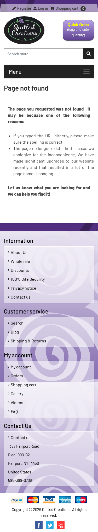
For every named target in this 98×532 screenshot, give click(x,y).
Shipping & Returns (28, 340)
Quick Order (76, 31)
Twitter (49, 525)
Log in (42, 8)
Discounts (20, 270)
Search (17, 322)
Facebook (38, 525)
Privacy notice (23, 287)
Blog (15, 331)
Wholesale (20, 261)
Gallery (17, 393)
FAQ (14, 411)
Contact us (21, 296)
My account (21, 366)
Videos (17, 402)
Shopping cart (23, 384)
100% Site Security (28, 279)
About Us (19, 252)
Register (23, 8)
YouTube (60, 525)
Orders (17, 375)
